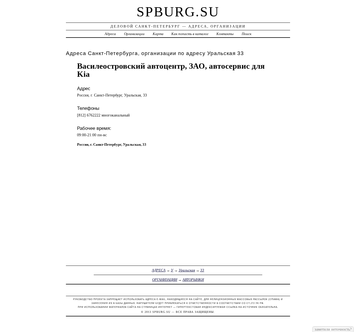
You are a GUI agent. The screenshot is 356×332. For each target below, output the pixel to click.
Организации (134, 34)
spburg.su (178, 11)
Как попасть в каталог (189, 34)
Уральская (187, 270)
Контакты (225, 34)
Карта (158, 34)
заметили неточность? (333, 329)
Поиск (246, 34)
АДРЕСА (158, 270)
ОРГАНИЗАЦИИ (164, 280)
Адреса (110, 34)
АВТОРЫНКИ (193, 280)
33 (202, 270)
